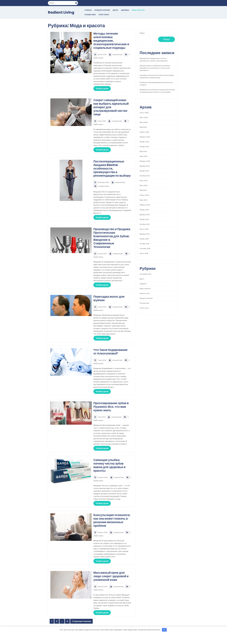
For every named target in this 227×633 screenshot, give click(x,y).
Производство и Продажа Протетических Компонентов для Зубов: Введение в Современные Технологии (111, 238)
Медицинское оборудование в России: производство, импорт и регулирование (153, 59)
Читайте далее (102, 88)
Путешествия (90, 15)
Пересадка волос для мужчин (108, 298)
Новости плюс (145, 293)
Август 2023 (144, 229)
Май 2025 (143, 151)
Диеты (115, 10)
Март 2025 (143, 156)
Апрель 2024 (144, 195)
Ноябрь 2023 (144, 219)
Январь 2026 (144, 142)
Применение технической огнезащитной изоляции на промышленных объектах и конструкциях (157, 91)
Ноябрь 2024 (144, 171)
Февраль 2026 (145, 137)
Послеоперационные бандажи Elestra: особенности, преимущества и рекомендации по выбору (112, 168)
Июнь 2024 (144, 185)
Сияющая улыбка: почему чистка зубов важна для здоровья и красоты (109, 465)
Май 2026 (143, 127)
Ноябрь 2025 (144, 146)
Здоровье (125, 10)
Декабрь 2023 (145, 214)
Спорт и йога (103, 15)
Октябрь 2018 (144, 244)
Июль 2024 (144, 180)
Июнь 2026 (144, 122)
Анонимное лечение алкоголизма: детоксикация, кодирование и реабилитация (157, 76)
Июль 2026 (144, 117)
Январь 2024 (144, 210)
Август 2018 (144, 253)
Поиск (76, 2)
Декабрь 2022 (145, 234)
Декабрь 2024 (145, 166)
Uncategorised (145, 274)
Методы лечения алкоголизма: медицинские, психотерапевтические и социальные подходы (111, 40)
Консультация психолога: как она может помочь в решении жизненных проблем (111, 520)
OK (164, 630)
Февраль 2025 (145, 161)
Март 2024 (144, 200)
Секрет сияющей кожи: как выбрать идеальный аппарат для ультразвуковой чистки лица (111, 107)
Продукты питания (102, 10)
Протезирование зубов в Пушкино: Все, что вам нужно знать (111, 406)
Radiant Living (61, 12)
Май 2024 (143, 190)
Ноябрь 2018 (144, 239)
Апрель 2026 (144, 132)
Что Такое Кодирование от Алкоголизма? (110, 352)
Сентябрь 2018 (145, 248)
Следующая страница (81, 621)
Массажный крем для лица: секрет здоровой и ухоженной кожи (111, 576)
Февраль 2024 (145, 205)
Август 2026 (144, 113)
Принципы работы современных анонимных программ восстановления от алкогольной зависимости (155, 68)
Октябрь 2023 (145, 224)
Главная (88, 10)
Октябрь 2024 (145, 176)
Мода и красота (138, 10)
